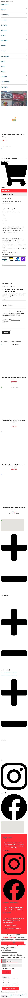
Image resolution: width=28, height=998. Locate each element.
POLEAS (3, 72)
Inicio (2, 1)
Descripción (6, 190)
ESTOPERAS (4, 41)
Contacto (3, 740)
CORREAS (3, 20)
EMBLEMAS (4, 30)
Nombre (4, 299)
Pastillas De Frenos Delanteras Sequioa (14, 377)
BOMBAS (3, 10)
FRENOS (6, 1)
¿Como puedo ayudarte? (18, 995)
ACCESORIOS (5, 4)
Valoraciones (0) (7, 194)
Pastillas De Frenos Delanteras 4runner (14, 465)
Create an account (10, 988)
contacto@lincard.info (8, 757)
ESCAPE (3, 35)
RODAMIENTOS (5, 82)
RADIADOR (4, 77)
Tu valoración (6, 321)
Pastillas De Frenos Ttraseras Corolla (14, 507)
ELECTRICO (4, 25)
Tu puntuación (6, 320)
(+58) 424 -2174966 (7, 753)
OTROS (3, 66)
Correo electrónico (7, 305)
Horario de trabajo (5, 670)
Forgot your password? (8, 968)
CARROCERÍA (5, 15)
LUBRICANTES (5, 56)
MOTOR (3, 61)
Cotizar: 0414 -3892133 (10, 158)
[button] (14, 564)
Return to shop (6, 996)
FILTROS (3, 46)
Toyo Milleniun (4, 595)
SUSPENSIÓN (4, 87)
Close (26, 2)
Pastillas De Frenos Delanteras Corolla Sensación (14, 421)
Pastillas (10, 1)
